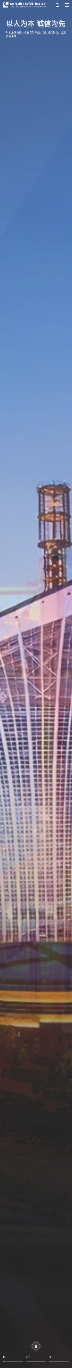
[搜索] (57, 5)
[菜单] (67, 5)
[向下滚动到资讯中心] (36, 1346)
